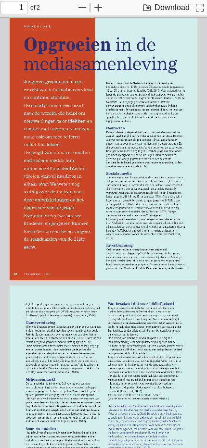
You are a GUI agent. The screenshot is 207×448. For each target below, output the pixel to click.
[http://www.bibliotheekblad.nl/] (149, 398)
